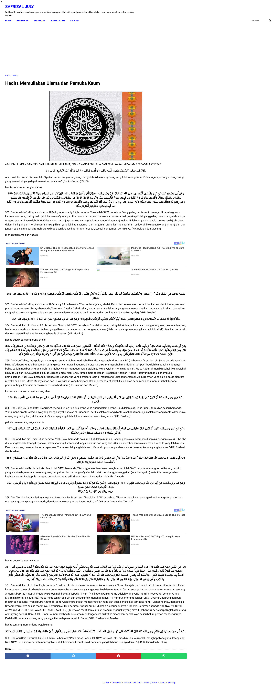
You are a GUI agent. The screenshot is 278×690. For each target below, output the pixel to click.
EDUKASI (74, 20)
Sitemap (171, 682)
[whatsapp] (164, 656)
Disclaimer (116, 682)
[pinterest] (118, 656)
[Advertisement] (96, 49)
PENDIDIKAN (22, 20)
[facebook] (249, 10)
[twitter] (256, 10)
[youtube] (263, 10)
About (162, 682)
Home (8, 20)
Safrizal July (19, 6)
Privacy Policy (150, 682)
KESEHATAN (39, 20)
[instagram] (270, 10)
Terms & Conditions (132, 682)
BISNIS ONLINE (58, 20)
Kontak (106, 682)
